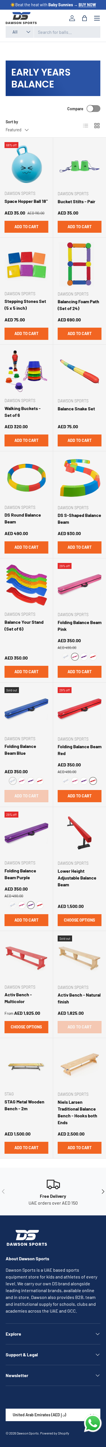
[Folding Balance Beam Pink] (80, 585)
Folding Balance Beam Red (79, 750)
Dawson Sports (28, 1433)
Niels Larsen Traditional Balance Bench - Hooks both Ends (77, 1112)
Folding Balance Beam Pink (79, 625)
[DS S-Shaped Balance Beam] (80, 478)
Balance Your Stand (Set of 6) (24, 625)
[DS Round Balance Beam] (26, 478)
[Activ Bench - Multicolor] (26, 957)
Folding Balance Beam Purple (20, 874)
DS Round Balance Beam (23, 518)
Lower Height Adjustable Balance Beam (77, 877)
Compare (75, 108)
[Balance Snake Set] (80, 371)
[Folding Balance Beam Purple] (26, 834)
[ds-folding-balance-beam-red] (93, 656)
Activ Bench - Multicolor (18, 998)
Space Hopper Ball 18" (26, 201)
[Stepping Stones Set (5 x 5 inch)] (26, 264)
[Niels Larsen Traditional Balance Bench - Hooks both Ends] (80, 1065)
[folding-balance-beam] (75, 656)
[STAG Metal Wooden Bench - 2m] (26, 1065)
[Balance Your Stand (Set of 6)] (26, 585)
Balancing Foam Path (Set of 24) (78, 305)
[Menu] (97, 18)
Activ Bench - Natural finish (79, 998)
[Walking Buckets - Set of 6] (26, 371)
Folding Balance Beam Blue (20, 749)
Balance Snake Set (76, 408)
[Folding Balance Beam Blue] (26, 709)
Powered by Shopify (54, 1433)
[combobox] (53, 32)
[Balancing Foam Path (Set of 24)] (80, 264)
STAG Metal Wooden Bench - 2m (24, 1105)
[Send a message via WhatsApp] (93, 1423)
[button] (84, 18)
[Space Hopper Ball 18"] (26, 164)
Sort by (12, 121)
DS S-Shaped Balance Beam (79, 518)
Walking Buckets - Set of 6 (23, 412)
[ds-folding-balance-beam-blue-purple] (84, 656)
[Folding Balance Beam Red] (80, 709)
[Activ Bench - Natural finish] (80, 957)
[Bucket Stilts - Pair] (80, 164)
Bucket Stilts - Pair (76, 201)
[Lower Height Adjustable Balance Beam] (80, 834)
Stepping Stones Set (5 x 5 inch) (25, 304)
